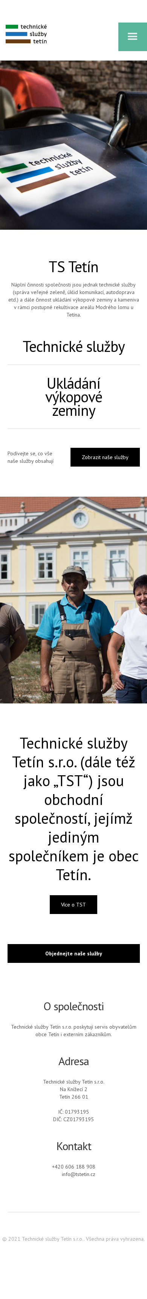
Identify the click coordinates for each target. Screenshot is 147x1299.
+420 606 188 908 (73, 1166)
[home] (24, 34)
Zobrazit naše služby (105, 457)
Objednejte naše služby (73, 953)
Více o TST (73, 904)
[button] (132, 37)
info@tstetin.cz (78, 1174)
